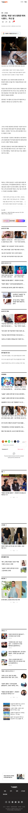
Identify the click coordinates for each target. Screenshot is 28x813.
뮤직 (11, 791)
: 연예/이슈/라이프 (7, 671)
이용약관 (8, 806)
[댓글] (13, 21)
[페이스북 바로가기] (6, 802)
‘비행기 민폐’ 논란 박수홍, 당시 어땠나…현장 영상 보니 (15, 197)
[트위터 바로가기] (9, 802)
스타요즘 (6, 13)
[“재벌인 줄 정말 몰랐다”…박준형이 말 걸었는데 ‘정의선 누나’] (24, 693)
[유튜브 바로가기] (12, 802)
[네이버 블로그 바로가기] (22, 802)
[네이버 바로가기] (19, 802)
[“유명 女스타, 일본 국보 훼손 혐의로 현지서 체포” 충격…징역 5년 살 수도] (24, 676)
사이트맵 (19, 806)
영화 (17, 791)
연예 (2, 13)
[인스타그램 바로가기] (15, 802)
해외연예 (3, 578)
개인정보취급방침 (14, 806)
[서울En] (4, 2)
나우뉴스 (3, 630)
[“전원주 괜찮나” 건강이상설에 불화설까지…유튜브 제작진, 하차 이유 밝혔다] (24, 685)
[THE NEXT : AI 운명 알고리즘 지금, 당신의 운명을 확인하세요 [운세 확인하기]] (14, 221)
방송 (2, 471)
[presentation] (11, 497)
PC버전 (23, 806)
